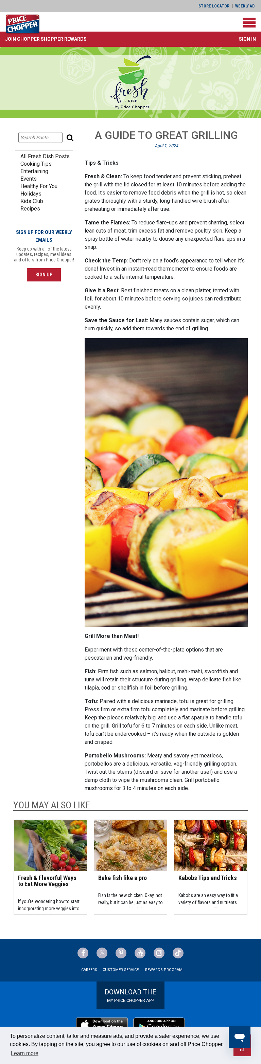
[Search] (71, 137)
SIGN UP (43, 274)
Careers (89, 970)
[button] (46, 39)
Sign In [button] (247, 39)
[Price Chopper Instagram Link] (159, 953)
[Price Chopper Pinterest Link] (121, 953)
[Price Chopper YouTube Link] (140, 953)
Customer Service (121, 970)
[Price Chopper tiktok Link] (178, 953)
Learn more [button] (24, 1053)
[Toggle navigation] (249, 22)
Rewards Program (163, 970)
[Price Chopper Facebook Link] (82, 953)
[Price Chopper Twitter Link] (102, 953)
